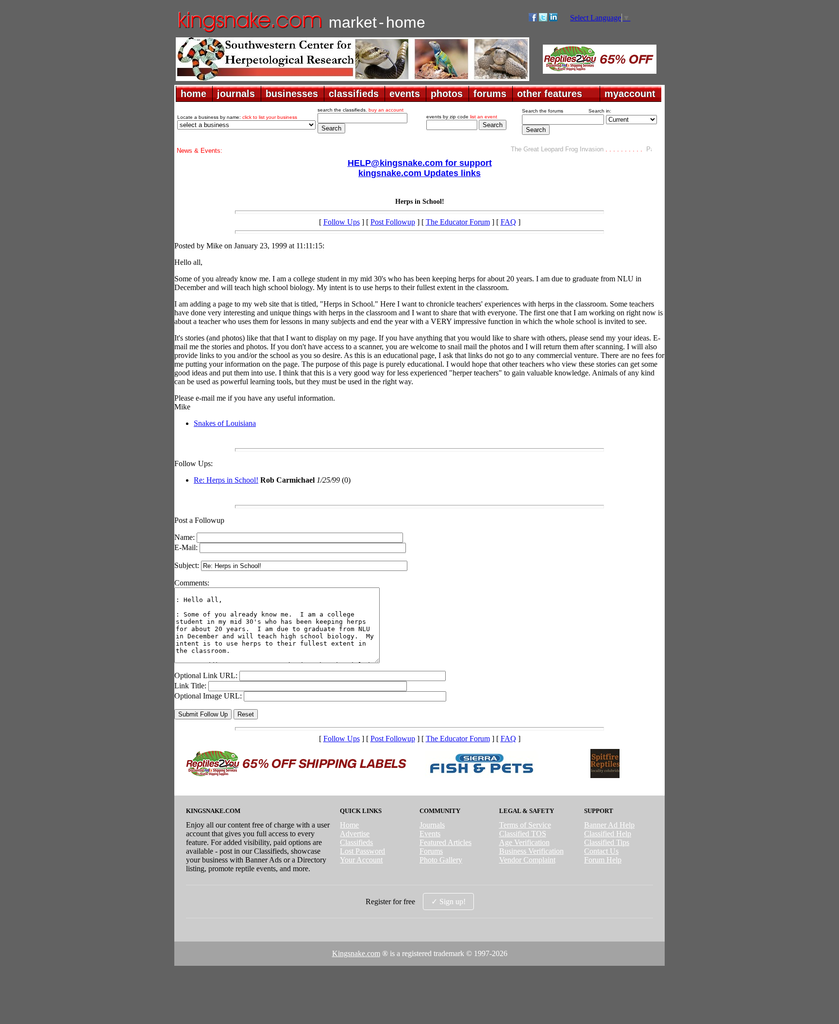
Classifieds (356, 842)
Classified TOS (522, 833)
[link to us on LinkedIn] (553, 19)
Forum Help (602, 860)
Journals (432, 825)
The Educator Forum (458, 222)
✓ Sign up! (448, 901)
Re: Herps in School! (226, 480)
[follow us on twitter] (543, 19)
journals (236, 93)
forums (489, 93)
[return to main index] (249, 32)
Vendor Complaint (527, 860)
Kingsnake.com (356, 953)
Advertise (354, 833)
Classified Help (607, 833)
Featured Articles (445, 842)
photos (447, 93)
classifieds (354, 93)
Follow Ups (341, 222)
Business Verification (531, 851)
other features (549, 93)
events (404, 93)
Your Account (361, 860)
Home (349, 825)
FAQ (508, 222)
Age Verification (524, 842)
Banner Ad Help (609, 825)
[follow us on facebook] (533, 19)
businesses (292, 93)
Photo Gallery (441, 860)
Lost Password (362, 851)
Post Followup (392, 222)
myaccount (629, 93)
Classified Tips (606, 842)
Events (430, 833)
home (193, 93)
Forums (431, 851)
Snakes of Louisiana (225, 423)
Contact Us (601, 851)
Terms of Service (525, 825)
